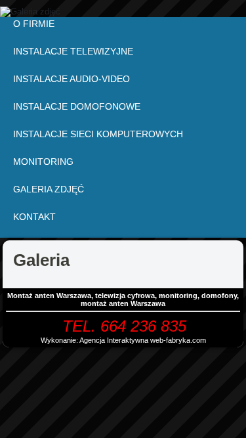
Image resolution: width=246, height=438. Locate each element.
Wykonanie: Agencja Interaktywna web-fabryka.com (123, 340)
